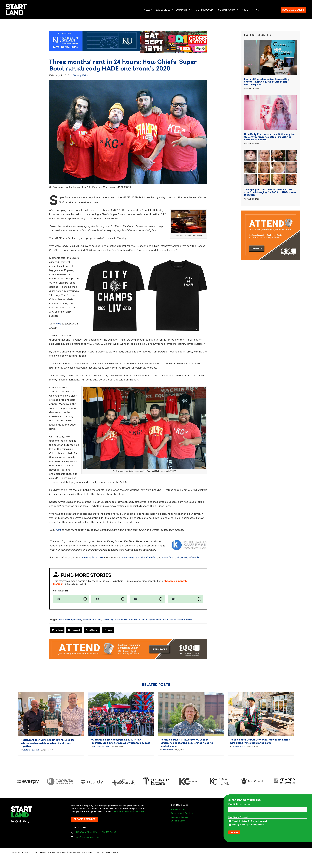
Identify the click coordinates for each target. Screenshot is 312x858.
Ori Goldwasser (176, 619)
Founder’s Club (178, 809)
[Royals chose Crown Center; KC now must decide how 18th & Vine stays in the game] (261, 714)
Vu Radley (189, 619)
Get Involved (204, 10)
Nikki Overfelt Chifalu (101, 746)
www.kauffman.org (91, 557)
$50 (174, 599)
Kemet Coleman (239, 746)
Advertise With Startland (182, 813)
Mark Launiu (162, 619)
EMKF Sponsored (73, 619)
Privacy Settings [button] (74, 852)
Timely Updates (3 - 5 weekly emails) (249, 821)
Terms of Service (112, 852)
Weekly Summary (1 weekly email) (248, 825)
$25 (135, 599)
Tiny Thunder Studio (59, 852)
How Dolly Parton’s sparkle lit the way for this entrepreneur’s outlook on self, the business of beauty (269, 137)
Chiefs (61, 619)
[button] (152, 10)
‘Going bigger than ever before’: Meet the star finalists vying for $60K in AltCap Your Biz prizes (270, 192)
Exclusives (163, 10)
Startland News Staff (31, 750)
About (246, 10)
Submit (234, 832)
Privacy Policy (87, 852)
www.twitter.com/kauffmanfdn (138, 557)
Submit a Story (228, 10)
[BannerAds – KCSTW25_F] (128, 40)
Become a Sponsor (180, 817)
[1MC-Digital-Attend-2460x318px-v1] (128, 649)
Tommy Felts (80, 75)
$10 (97, 599)
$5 (58, 599)
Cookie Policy (99, 852)
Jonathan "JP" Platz (92, 619)
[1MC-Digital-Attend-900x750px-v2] (270, 212)
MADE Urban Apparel (144, 619)
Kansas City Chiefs (111, 619)
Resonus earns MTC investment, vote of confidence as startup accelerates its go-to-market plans (187, 743)
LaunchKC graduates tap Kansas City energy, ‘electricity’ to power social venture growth (266, 82)
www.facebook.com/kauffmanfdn (181, 557)
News (147, 10)
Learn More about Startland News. (128, 811)
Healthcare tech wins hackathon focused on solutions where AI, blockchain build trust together (47, 743)
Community (183, 10)
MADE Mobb (127, 619)
